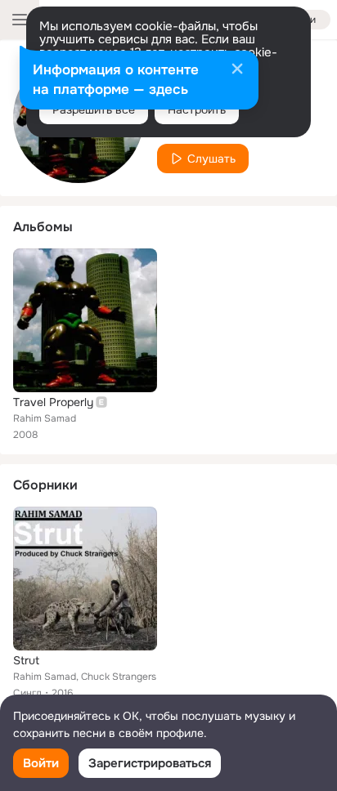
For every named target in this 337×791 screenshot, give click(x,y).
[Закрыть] (237, 70)
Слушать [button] (211, 158)
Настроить (197, 109)
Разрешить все (93, 109)
